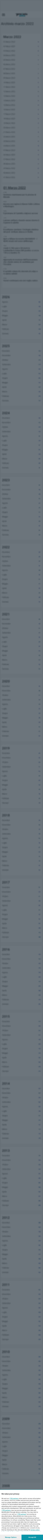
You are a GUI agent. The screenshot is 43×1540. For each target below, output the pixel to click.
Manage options (10, 1537)
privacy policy (35, 1530)
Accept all (32, 1537)
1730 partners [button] (13, 1498)
